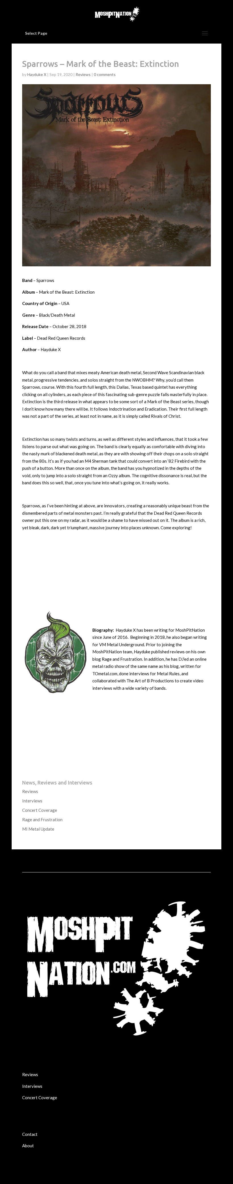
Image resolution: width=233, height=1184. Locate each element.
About (28, 1145)
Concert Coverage (39, 810)
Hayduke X (36, 74)
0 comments (105, 74)
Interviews (32, 800)
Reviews (83, 74)
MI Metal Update (38, 828)
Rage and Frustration (42, 819)
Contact (30, 1134)
